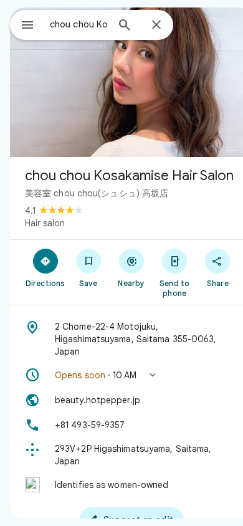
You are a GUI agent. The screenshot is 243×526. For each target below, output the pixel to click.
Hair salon (45, 223)
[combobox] (78, 24)
